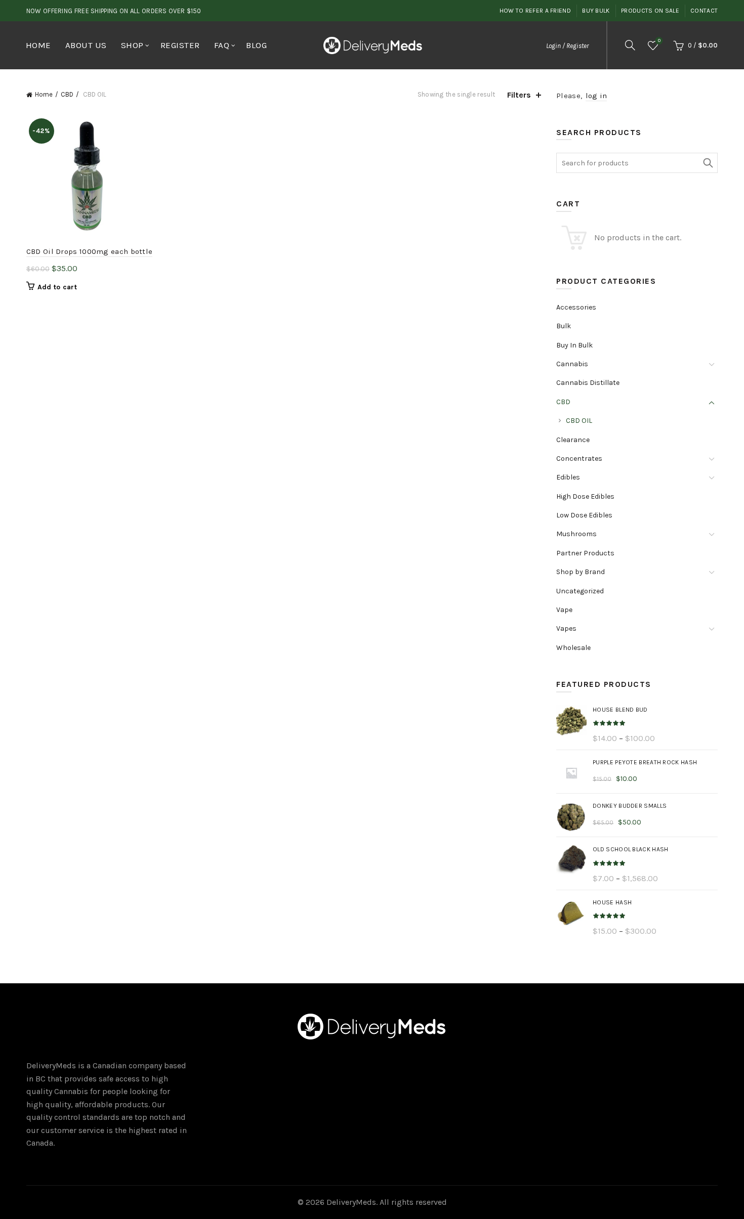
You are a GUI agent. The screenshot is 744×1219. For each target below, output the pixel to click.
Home (38, 45)
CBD (67, 94)
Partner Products (585, 553)
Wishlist (659, 40)
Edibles (568, 477)
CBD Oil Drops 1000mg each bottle (89, 251)
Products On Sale (650, 10)
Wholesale (573, 647)
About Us (86, 45)
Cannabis (572, 364)
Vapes (566, 628)
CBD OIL (579, 420)
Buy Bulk (595, 10)
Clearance (573, 440)
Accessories (576, 307)
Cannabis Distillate (587, 382)
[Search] (630, 45)
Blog (256, 45)
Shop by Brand (580, 572)
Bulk (563, 326)
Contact (704, 10)
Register (180, 45)
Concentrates (579, 458)
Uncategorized (580, 591)
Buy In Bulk (574, 345)
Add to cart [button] (57, 287)
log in (596, 95)
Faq (222, 45)
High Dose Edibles (585, 496)
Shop (132, 45)
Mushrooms (576, 534)
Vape (564, 609)
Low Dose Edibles (584, 515)
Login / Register (567, 46)
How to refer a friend (535, 10)
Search (707, 163)
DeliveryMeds (351, 1202)
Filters (519, 95)
